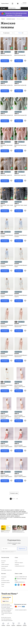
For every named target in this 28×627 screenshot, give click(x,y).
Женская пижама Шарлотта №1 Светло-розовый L (19, 387)
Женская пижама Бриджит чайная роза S (7, 356)
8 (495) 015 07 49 (23, 576)
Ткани (2, 586)
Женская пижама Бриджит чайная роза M (20, 326)
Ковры (2, 584)
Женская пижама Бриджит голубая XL (7, 266)
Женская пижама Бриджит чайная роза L (7, 326)
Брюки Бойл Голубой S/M (20, 85)
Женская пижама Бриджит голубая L (7, 236)
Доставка (3, 560)
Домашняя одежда (5, 582)
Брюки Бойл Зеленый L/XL (7, 115)
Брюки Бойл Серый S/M (20, 175)
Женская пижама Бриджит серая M (7, 296)
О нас (16, 560)
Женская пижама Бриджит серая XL (20, 296)
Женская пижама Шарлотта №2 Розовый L (6, 446)
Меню (4, 8)
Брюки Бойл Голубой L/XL (7, 85)
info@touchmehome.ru (20, 582)
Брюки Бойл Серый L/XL (6, 175)
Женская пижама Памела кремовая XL (6, 386)
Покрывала (3, 576)
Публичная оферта (19, 562)
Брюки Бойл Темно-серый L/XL (7, 206)
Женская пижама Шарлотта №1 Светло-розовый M (6, 416)
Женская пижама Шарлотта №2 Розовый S (20, 446)
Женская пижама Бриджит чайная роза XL (20, 356)
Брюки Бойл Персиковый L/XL (6, 146)
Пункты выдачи (4, 566)
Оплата (2, 562)
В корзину (5, 60)
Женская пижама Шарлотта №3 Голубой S (20, 476)
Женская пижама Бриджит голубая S (20, 236)
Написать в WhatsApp (21, 578)
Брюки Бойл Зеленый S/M (20, 115)
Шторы (2, 578)
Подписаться (22, 548)
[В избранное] (11, 61)
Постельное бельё (5, 580)
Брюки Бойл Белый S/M (19, 55)
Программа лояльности (6, 570)
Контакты (3, 568)
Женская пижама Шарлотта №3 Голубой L (6, 476)
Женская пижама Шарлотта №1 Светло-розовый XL (19, 416)
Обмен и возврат (5, 564)
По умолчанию (6, 32)
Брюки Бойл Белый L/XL (6, 55)
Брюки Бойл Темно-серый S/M (20, 206)
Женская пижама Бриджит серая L (20, 266)
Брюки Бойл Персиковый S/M (20, 146)
